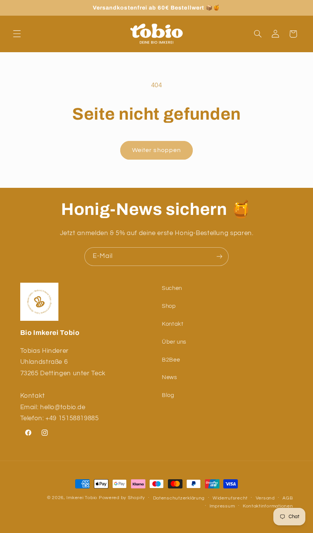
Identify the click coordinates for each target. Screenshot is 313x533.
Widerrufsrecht (230, 498)
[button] (17, 34)
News (169, 377)
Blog (168, 395)
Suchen (172, 288)
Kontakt (172, 324)
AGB (287, 498)
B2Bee (171, 360)
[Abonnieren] (219, 256)
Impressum (222, 506)
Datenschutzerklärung (179, 498)
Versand (265, 498)
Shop (169, 306)
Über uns (174, 342)
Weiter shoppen (156, 150)
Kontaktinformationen (268, 506)
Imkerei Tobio (81, 498)
